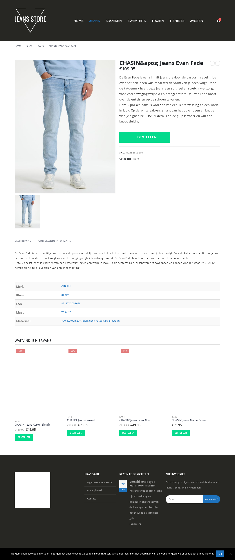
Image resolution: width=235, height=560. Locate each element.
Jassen (196, 21)
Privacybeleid (94, 490)
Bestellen (147, 137)
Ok (220, 553)
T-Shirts (177, 21)
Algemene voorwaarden (100, 482)
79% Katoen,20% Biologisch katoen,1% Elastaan (90, 320)
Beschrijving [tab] (23, 240)
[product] (196, 379)
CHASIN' (66, 286)
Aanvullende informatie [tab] (54, 240)
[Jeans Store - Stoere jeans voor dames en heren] (30, 20)
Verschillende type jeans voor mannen (142, 483)
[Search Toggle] (211, 21)
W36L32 (66, 312)
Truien (157, 21)
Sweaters (136, 21)
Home (79, 21)
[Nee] (230, 554)
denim (65, 295)
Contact (91, 498)
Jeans (94, 21)
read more (135, 523)
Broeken (114, 21)
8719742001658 (71, 303)
